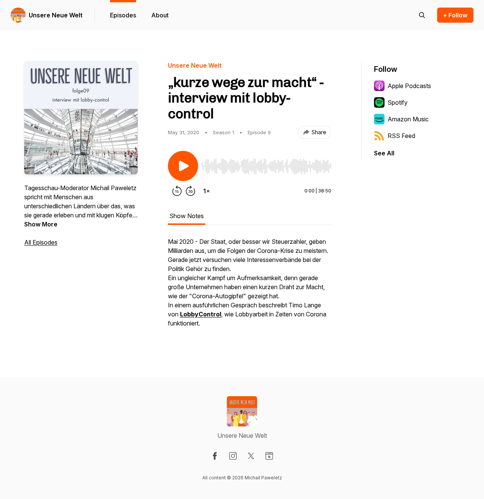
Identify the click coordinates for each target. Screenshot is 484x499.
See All (384, 153)
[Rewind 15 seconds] (177, 191)
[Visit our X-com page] (251, 456)
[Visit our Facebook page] (215, 456)
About (160, 15)
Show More (40, 224)
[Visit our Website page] (269, 456)
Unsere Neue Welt (55, 15)
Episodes (123, 15)
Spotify (398, 102)
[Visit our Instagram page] (233, 456)
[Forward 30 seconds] (190, 191)
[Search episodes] (422, 15)
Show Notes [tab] (186, 216)
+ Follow (455, 15)
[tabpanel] (249, 286)
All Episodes (40, 242)
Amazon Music (408, 119)
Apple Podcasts (409, 86)
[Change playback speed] (206, 191)
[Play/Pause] (183, 166)
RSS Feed (401, 135)
